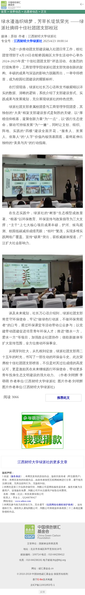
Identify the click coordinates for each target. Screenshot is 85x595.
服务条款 (16, 476)
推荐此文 (63, 397)
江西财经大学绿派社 (28, 41)
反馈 (42, 591)
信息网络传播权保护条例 (60, 504)
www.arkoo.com (23, 501)
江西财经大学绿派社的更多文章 (42, 462)
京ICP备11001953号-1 (42, 585)
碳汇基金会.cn (46, 568)
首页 (4, 11)
